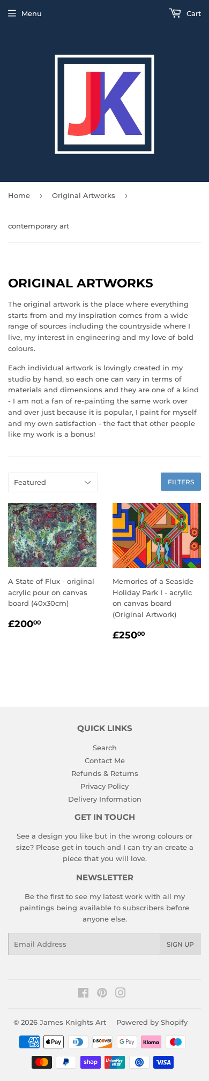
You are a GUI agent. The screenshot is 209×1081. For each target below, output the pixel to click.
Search (105, 747)
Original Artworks (83, 195)
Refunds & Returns (104, 773)
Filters (181, 482)
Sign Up (180, 944)
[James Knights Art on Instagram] (120, 994)
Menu (31, 13)
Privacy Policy (104, 786)
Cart (192, 13)
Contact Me (105, 760)
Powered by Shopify (152, 1022)
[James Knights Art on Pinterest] (102, 994)
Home (19, 195)
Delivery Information (104, 799)
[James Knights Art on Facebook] (83, 994)
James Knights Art (73, 1022)
